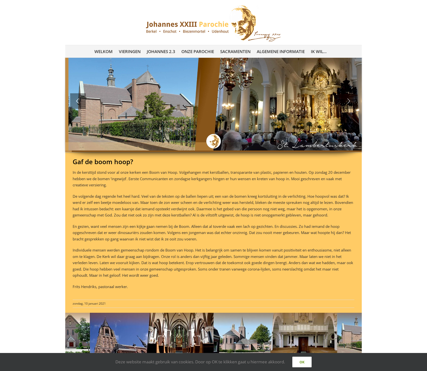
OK (301, 362)
